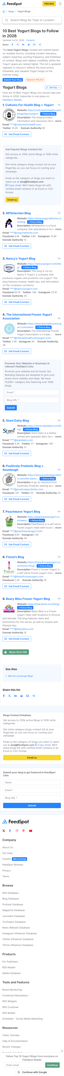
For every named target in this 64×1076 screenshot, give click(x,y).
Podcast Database (12, 904)
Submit (11, 407)
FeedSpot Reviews (12, 864)
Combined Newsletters (15, 995)
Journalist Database (13, 916)
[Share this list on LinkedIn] (23, 44)
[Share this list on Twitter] (17, 44)
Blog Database (10, 898)
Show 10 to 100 (18, 652)
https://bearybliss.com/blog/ (44, 604)
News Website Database (16, 927)
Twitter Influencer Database (17, 939)
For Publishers (10, 961)
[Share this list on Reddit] (29, 44)
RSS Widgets (9, 1001)
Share (5, 44)
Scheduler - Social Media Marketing (22, 1018)
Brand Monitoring (12, 989)
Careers (14, 858)
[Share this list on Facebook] (12, 44)
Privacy (6, 870)
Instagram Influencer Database (19, 933)
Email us (12, 199)
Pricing (49, 3)
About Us (7, 847)
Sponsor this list (35, 79)
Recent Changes (11, 1046)
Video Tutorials (10, 1035)
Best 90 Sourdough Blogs (20, 676)
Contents (30, 40)
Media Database (11, 973)
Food (11, 11)
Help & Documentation (15, 1040)
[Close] (62, 1051)
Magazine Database (13, 910)
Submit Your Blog (13, 79)
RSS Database (10, 892)
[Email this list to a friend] (34, 44)
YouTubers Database (14, 921)
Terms (5, 876)
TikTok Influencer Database (17, 945)
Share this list (11, 689)
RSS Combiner (10, 1007)
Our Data (7, 853)
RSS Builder (8, 1012)
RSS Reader (8, 967)
